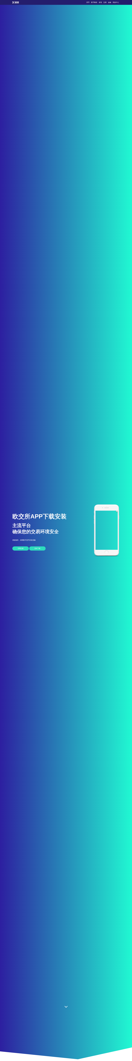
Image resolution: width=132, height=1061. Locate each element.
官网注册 (20, 548)
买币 (87, 2)
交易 (104, 2)
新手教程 (94, 2)
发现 (100, 2)
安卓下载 (37, 548)
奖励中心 (116, 2)
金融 (109, 2)
